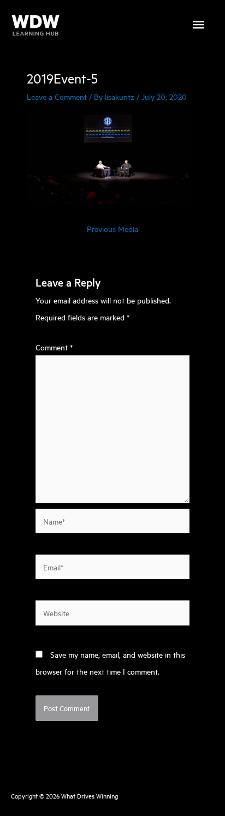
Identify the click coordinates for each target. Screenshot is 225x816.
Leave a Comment (57, 96)
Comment (54, 347)
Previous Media (112, 228)
